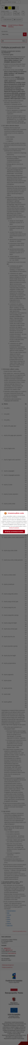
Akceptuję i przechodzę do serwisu (14, 531)
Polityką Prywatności (14, 527)
